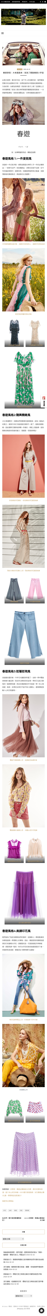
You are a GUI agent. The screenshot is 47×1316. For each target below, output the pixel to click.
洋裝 (21, 1210)
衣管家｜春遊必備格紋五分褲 (20, 1189)
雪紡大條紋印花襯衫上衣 (15, 570)
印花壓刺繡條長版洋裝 (9, 244)
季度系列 (24, 1)
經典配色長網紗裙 (31, 760)
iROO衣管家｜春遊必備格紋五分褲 (34, 1219)
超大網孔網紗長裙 (25, 923)
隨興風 (27, 1210)
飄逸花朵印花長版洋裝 (24, 407)
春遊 (15, 1210)
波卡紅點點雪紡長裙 (24, 1182)
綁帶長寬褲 (14, 601)
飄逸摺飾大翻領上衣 (16, 830)
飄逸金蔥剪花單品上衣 (35, 861)
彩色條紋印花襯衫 (15, 500)
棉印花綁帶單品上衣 (16, 1020)
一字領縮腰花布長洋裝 (35, 345)
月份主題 (32, 1)
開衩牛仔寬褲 (24, 663)
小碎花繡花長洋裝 (14, 345)
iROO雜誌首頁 (5, 1)
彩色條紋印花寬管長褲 (30, 500)
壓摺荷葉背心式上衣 (14, 861)
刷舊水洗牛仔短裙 (31, 830)
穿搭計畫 (20, 69)
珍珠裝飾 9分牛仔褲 (30, 1020)
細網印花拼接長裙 (39, 244)
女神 (10, 1210)
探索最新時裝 (16, 1)
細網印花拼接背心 (25, 244)
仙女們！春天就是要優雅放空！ (11, 1219)
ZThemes (20, 1309)
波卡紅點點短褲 (35, 1121)
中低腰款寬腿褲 (35, 601)
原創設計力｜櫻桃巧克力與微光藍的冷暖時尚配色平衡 (22, 1274)
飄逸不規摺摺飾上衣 (17, 760)
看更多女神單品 (7, 1201)
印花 (4, 1210)
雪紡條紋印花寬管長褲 (32, 570)
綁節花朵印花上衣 (14, 1121)
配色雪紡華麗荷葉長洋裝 (23, 314)
